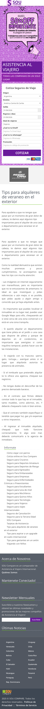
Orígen (6, 93)
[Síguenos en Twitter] (7, 589)
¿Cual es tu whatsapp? (12, 135)
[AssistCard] (22, 175)
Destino (6, 100)
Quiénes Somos (9, 572)
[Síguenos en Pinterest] (11, 589)
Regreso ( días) (9, 114)
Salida (5, 107)
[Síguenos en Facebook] (3, 589)
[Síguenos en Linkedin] (15, 589)
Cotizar (22, 153)
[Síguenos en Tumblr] (19, 589)
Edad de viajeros (10, 121)
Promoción (7, 142)
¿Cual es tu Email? (10, 128)
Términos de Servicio (26, 705)
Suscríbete (36, 620)
